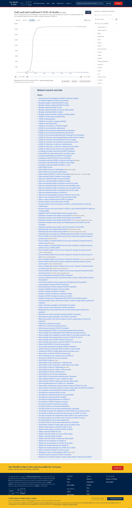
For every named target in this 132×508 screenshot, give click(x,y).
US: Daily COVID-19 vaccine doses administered (54, 406)
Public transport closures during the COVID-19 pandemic (57, 307)
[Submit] (101, 3)
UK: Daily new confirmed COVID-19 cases (52, 392)
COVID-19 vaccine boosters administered (52, 128)
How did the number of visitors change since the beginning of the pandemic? (63, 282)
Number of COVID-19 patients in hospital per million (55, 293)
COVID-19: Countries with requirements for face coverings (57, 139)
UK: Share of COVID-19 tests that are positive (53, 404)
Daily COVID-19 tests (45, 167)
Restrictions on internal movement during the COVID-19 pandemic (60, 314)
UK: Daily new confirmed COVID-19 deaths (52, 397)
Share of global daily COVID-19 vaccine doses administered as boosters (61, 330)
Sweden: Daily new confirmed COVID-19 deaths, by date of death (59, 349)
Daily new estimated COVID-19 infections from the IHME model (59, 185)
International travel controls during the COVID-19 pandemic (58, 287)
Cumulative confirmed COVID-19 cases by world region (56, 160)
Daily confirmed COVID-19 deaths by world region (55, 176)
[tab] (18, 20)
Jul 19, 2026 (87, 76)
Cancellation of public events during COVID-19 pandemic (57, 151)
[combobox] (89, 3)
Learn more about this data (46, 80)
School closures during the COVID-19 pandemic (54, 328)
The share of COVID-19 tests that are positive (53, 358)
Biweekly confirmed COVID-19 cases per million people (56, 110)
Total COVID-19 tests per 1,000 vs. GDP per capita (55, 369)
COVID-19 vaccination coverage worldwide (52, 121)
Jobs (88, 491)
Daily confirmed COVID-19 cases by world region (54, 174)
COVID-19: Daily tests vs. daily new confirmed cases (55, 144)
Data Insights (70, 485)
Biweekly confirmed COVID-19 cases (50, 107)
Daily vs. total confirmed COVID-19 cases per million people (58, 197)
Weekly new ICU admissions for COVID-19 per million (56, 443)
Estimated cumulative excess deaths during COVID (55, 215)
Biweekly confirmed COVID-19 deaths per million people (56, 114)
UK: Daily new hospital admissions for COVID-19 (54, 399)
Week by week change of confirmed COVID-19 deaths (56, 429)
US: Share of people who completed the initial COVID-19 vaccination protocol (63, 415)
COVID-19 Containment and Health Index (52, 116)
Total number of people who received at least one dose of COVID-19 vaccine (63, 385)
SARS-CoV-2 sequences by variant (49, 323)
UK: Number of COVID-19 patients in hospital (53, 401)
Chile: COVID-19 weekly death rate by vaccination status (57, 153)
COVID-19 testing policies (47, 119)
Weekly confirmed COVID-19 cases (50, 431)
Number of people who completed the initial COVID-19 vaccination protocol (63, 298)
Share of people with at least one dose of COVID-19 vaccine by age (60, 342)
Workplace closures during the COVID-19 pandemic (55, 454)
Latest (53, 3)
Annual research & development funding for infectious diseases (58, 98)
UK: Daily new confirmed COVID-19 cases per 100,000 (56, 395)
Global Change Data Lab (33, 476)
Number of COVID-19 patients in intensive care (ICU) (55, 296)
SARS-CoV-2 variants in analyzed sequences (52, 326)
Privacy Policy (57, 504)
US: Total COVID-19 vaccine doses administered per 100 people (59, 422)
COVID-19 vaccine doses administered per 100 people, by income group (61, 135)
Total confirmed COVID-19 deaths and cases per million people (58, 381)
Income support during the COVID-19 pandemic (54, 284)
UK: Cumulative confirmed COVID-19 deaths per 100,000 (57, 390)
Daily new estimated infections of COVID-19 (53, 192)
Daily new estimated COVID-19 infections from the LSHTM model (59, 188)
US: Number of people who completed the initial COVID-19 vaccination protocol (64, 411)
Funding (89, 485)
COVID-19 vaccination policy (48, 123)
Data (48, 3)
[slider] (27, 77)
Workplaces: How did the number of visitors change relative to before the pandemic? (65, 457)
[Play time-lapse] (15, 76)
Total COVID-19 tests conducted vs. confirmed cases (55, 362)
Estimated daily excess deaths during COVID (53, 229)
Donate (118, 3)
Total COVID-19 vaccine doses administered (52, 374)
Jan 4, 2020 (22, 76)
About (68, 3)
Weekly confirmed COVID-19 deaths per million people (56, 438)
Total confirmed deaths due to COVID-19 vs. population (56, 383)
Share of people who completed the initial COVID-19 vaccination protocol (62, 332)
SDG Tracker (70, 494)
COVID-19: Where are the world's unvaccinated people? (56, 149)
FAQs (36, 486)
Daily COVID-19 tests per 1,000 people (51, 169)
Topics (68, 479)
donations (32, 500)
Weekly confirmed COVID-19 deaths (50, 436)
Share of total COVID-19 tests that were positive (54, 344)
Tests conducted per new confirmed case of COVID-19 (56, 355)
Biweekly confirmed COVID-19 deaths (51, 112)
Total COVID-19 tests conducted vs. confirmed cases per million (59, 365)
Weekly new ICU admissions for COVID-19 (52, 441)
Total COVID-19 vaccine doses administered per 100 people (57, 376)
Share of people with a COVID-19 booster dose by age (56, 339)
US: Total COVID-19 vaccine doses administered (54, 420)
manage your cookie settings (69, 504)
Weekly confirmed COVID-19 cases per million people (56, 434)
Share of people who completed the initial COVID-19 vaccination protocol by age (64, 335)
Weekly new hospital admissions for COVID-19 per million (57, 447)
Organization (90, 482)
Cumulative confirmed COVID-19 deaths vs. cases (54, 165)
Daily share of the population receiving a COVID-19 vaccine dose (59, 195)
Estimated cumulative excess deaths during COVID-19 (56, 220)
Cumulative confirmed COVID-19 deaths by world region (57, 162)
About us (89, 479)
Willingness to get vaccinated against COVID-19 (54, 452)
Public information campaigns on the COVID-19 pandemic (57, 305)
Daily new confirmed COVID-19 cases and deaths (54, 178)
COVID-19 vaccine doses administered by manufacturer (56, 132)
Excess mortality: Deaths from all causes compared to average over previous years (64, 250)
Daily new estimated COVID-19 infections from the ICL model (58, 183)
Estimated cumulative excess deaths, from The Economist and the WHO (61, 227)
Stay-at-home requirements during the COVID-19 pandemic (57, 346)
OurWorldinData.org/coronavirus (22, 82)
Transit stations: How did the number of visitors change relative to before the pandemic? (66, 388)
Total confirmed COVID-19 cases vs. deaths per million (56, 378)
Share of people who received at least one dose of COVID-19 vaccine (60, 337)
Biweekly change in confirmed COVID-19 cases (53, 103)
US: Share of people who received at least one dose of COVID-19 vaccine (62, 418)
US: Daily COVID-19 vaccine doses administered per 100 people (59, 408)
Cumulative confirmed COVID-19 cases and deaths (55, 158)
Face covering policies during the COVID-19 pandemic (56, 275)
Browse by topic (40, 3)
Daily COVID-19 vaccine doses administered (53, 172)
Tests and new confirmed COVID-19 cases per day (54, 353)
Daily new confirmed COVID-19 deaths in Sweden (54, 181)
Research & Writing (111, 479)
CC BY (32, 82)
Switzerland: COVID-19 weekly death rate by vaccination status (59, 351)
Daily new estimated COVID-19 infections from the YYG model (58, 190)
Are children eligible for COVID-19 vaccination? (54, 100)
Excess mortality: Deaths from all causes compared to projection (59, 259)
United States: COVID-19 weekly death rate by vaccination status (59, 424)
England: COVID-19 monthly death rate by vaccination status (58, 213)
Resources (60, 3)
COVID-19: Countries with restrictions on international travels (58, 142)
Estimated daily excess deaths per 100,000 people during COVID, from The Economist (66, 234)
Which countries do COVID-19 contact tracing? (54, 450)
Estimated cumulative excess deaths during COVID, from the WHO (60, 218)
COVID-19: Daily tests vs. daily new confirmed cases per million (59, 146)
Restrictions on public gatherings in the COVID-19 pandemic (58, 316)
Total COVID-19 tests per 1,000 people (51, 367)
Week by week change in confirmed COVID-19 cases (55, 427)
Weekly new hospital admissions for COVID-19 (53, 445)
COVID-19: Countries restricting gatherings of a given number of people (61, 137)
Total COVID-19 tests (45, 360)
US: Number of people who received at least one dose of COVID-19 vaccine (62, 413)
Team (88, 488)
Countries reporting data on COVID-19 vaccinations (55, 155)
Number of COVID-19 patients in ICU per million (54, 289)
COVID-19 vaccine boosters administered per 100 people (57, 130)
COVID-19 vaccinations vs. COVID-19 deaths (53, 126)
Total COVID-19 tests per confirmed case (52, 372)
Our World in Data (13, 3)
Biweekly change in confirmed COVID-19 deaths (54, 105)
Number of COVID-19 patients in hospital (52, 291)
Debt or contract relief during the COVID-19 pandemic (56, 199)
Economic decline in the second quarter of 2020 (54, 201)
